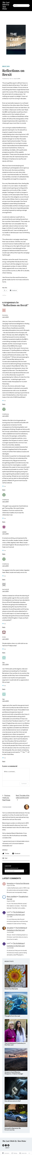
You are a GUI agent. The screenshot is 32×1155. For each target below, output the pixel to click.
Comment (24, 783)
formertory (10, 883)
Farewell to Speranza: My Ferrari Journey (13, 1129)
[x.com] (8, 1145)
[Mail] (6, 1145)
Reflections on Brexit (13, 72)
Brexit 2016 (6, 66)
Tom (3, 662)
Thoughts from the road (12, 1016)
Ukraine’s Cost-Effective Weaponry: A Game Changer (14, 1073)
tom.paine (10, 928)
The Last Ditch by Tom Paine (5, 5)
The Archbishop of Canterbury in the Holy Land (15, 1044)
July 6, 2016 (5, 701)
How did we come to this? (13, 1101)
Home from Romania (22, 883)
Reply (3, 404)
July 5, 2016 (5, 317)
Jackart (4, 532)
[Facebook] (3, 1145)
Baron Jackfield (11, 896)
